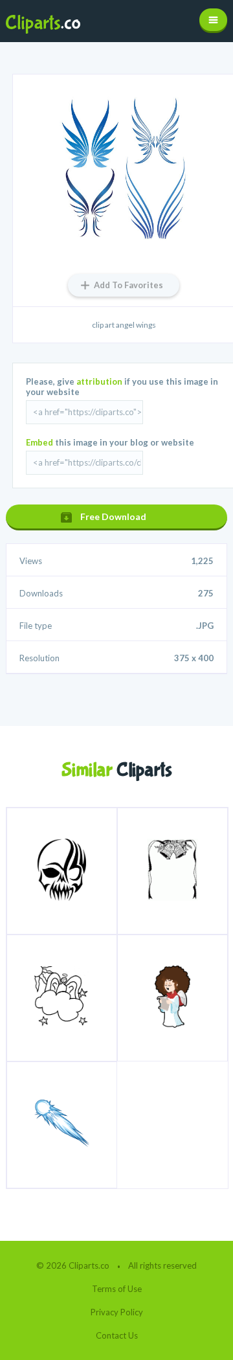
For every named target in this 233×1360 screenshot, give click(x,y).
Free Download (113, 516)
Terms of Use (117, 1289)
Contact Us (117, 1335)
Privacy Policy (117, 1312)
